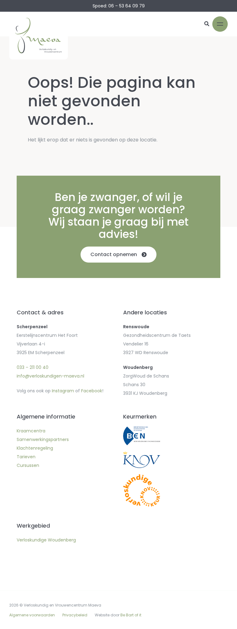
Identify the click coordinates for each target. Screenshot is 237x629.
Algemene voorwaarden (32, 615)
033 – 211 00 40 (32, 367)
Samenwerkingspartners (43, 439)
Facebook (91, 391)
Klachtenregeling (35, 448)
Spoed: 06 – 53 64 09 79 (119, 6)
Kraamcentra (31, 431)
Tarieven (26, 457)
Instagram (63, 391)
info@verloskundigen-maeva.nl (50, 376)
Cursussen (28, 465)
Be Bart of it (130, 615)
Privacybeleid (74, 615)
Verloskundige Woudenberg (46, 540)
